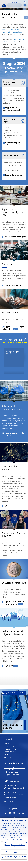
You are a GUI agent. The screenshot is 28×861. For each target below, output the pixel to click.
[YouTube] (18, 813)
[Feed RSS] (14, 817)
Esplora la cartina (10, 506)
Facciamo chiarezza (10, 749)
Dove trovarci (8, 757)
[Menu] (25, 5)
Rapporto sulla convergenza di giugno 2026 (14, 328)
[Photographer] (27, 204)
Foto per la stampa (10, 752)
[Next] (26, 357)
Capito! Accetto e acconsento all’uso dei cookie (15, 852)
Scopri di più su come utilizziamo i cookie (15, 846)
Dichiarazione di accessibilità (13, 795)
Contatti (6, 754)
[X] (5, 813)
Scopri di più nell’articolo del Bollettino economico (13, 603)
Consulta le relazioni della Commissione (13, 434)
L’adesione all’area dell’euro (12, 725)
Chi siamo (7, 743)
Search (19, 5)
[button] (25, 2)
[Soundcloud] (23, 813)
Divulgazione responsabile (12, 775)
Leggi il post (8, 666)
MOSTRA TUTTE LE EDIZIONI (14, 372)
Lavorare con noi (9, 746)
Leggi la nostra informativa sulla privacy (15, 842)
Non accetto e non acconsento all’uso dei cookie (15, 857)
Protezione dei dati (10, 785)
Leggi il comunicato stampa (14, 285)
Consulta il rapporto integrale (15, 237)
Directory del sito (9, 801)
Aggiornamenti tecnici (11, 772)
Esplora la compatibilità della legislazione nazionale (13, 144)
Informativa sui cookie (11, 792)
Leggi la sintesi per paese (14, 175)
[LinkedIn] (10, 813)
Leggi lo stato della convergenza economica (12, 109)
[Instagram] (14, 813)
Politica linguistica (10, 797)
